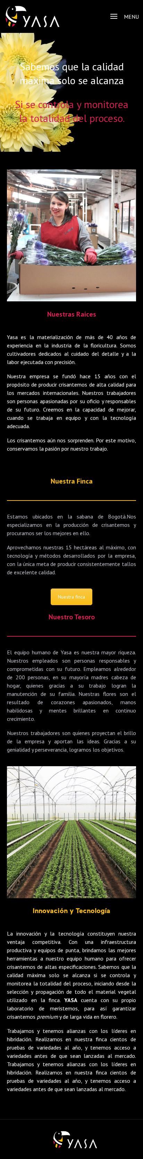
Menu (131, 16)
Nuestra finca (71, 597)
